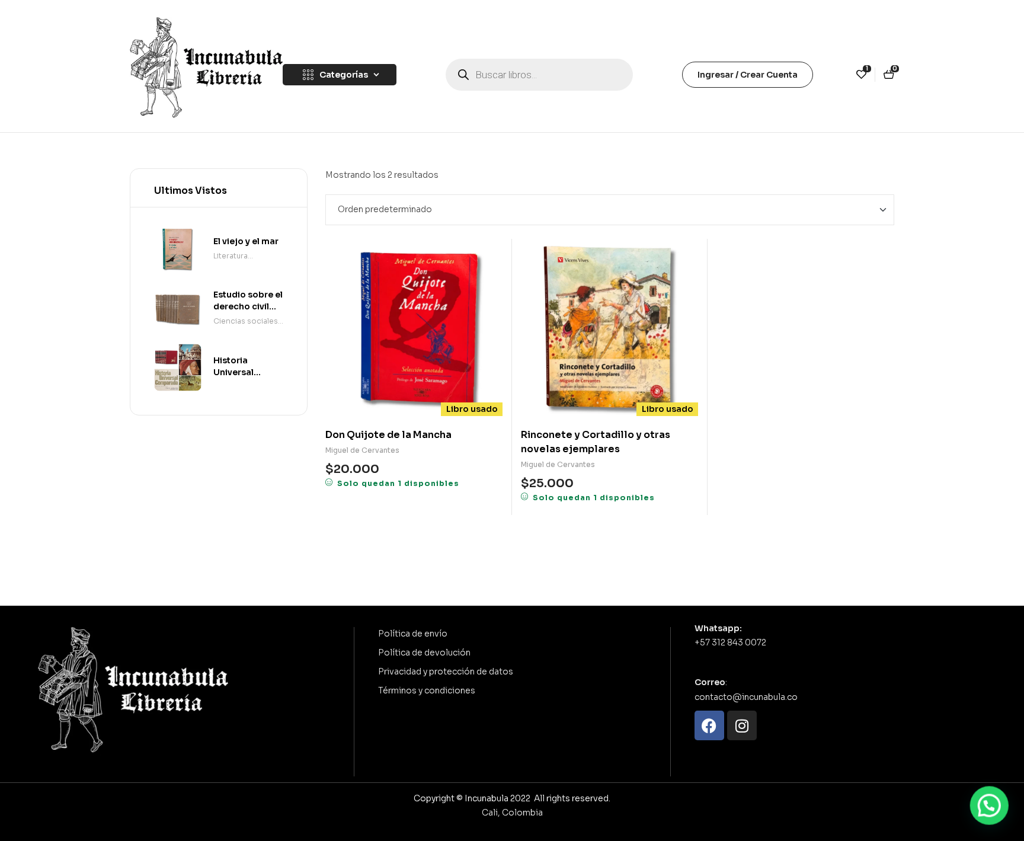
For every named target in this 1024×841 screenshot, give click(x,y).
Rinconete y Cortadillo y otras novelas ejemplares (595, 442)
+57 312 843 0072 (730, 642)
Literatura (230, 255)
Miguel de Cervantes (362, 450)
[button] (989, 806)
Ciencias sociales (245, 320)
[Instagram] (742, 725)
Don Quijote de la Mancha (388, 435)
